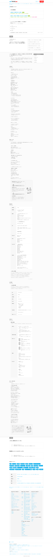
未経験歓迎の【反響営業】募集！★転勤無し (16, 12)
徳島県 (25, 514)
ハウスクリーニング (20, 467)
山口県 (27, 512)
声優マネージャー (26, 467)
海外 (22, 520)
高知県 (25, 515)
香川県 (27, 514)
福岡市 (27, 519)
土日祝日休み (41, 469)
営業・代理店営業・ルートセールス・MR (20, 3)
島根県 (27, 511)
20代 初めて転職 (36, 465)
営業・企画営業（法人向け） (26, 3)
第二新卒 (34, 469)
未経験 (37, 469)
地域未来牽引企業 (17, 465)
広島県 (25, 512)
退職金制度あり (23, 529)
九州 (22, 516)
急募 (22, 523)
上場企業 (23, 533)
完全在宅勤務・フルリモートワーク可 (25, 525)
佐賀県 (27, 516)
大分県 (27, 517)
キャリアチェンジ (23, 465)
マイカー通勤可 (23, 531)
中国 (22, 511)
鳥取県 (25, 511)
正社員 (23, 469)
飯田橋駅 (18, 478)
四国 (22, 514)
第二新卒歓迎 (23, 522)
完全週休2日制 (23, 528)
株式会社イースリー (32, 3)
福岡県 (25, 516)
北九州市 (25, 519)
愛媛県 (28, 514)
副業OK (22, 527)
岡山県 (28, 511)
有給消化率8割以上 (24, 524)
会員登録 (42, 1)
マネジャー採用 (23, 534)
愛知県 (21, 476)
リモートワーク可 (23, 526)
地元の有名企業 (12, 465)
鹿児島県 (25, 518)
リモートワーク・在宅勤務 (28, 469)
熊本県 (25, 517)
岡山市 (25, 513)
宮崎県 (28, 517)
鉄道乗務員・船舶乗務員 (32, 467)
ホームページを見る (21, 362)
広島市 (27, 513)
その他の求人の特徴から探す (24, 535)
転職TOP (10, 3)
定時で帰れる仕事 (12, 469)
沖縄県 (27, 518)
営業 (15, 3)
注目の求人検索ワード (18, 469)
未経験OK (23, 532)
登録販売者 (15, 467)
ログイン (38, 1)
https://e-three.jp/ (20, 314)
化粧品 (37, 467)
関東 (32, 465)
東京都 (20, 476)
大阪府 (18, 476)
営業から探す (13, 3)
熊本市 (29, 519)
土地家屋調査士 (28, 465)
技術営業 (11, 467)
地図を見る (20, 367)
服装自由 (23, 530)
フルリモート (41, 465)
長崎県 (28, 516)
